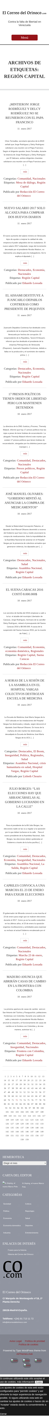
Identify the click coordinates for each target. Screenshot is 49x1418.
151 (12, 1136)
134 (7, 1128)
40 (21, 1088)
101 (7, 1112)
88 (36, 1104)
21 (32, 1080)
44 (36, 1088)
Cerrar (3, 1414)
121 (22, 1120)
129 (22, 1124)
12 (39, 1076)
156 (37, 1136)
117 (43, 1116)
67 (40, 1096)
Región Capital (30, 277)
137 (22, 1128)
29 (21, 1084)
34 (40, 1084)
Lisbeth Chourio (32, 776)
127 (12, 1124)
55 (36, 1092)
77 (36, 1100)
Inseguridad (12, 755)
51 (21, 1092)
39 (17, 1088)
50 (17, 1092)
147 (32, 1132)
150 (7, 1136)
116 (39, 1116)
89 (40, 1104)
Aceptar (39, 1382)
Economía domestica (12, 1225)
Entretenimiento (31, 1233)
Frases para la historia (17, 1250)
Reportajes (29, 1211)
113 (24, 1116)
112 (19, 1116)
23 (40, 1080)
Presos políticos (26, 468)
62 (21, 1096)
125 (41, 1120)
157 (42, 1136)
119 (12, 1120)
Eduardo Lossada (32, 283)
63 (25, 1096)
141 (42, 1128)
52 (25, 1092)
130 (27, 1124)
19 (25, 1080)
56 (40, 1092)
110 (10, 1116)
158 (22, 1139)
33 (36, 1084)
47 (5, 1092)
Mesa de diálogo (25, 182)
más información (25, 1382)
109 (5, 1116)
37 (9, 1088)
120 (17, 1120)
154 (27, 1136)
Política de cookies (28, 1344)
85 (25, 1104)
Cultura (28, 1204)
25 (5, 1084)
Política (24, 755)
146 (27, 1132)
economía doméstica (17, 651)
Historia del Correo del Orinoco (20, 1254)
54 (32, 1092)
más (25, 171)
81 (9, 1104)
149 (42, 1132)
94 (18, 1108)
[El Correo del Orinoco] (24, 12)
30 (25, 1084)
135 (12, 1128)
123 (31, 1120)
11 (35, 1076)
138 (27, 1128)
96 (26, 1108)
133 (42, 1124)
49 (13, 1092)
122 (26, 1120)
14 (5, 1080)
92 (10, 1108)
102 (12, 1112)
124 (36, 1120)
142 (7, 1132)
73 (21, 1100)
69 (5, 1100)
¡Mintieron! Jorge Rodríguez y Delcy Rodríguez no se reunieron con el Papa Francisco (24, 113)
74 (25, 1100)
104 (22, 1112)
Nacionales (39, 178)
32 (32, 1084)
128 (17, 1124)
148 (37, 1132)
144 (17, 1132)
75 (28, 1100)
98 (34, 1108)
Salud (24, 564)
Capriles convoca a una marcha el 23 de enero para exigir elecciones (24, 890)
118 (7, 1120)
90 (44, 1104)
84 (21, 1104)
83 (17, 1104)
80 (5, 1104)
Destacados (24, 270)
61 (17, 1096)
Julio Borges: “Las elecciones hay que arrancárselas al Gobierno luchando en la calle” (24, 797)
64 (28, 1096)
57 (44, 1092)
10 (32, 1076)
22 (36, 1080)
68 (44, 1096)
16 (13, 1080)
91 (6, 1108)
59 (9, 1096)
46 (44, 1088)
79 (44, 1100)
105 (27, 1112)
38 (13, 1088)
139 (32, 1128)
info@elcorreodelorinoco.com (15, 1322)
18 (21, 1080)
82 (13, 1104)
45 (40, 1088)
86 (28, 1104)
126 (7, 1124)
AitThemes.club (24, 1354)
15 (9, 1080)
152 (17, 1136)
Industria (6, 1233)
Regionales (37, 651)
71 (13, 1100)
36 (5, 1088)
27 (13, 1084)
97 (30, 1108)
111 (14, 1116)
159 (27, 1139)
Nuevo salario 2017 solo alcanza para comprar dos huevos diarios (24, 212)
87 (32, 1104)
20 (28, 1080)
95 (22, 1108)
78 (40, 1100)
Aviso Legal (16, 1341)
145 (22, 1132)
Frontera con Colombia (30, 1051)
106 (32, 1112)
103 (17, 1112)
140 (37, 1128)
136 (17, 1128)
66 (36, 1096)
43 (32, 1088)
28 (17, 1084)
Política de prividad (35, 1341)
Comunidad (24, 178)
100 (42, 1108)
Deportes (29, 1225)
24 (44, 1080)
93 (14, 1108)
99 (38, 1108)
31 (28, 1084)
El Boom (38, 751)
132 (37, 1124)
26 (9, 1084)
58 (5, 1096)
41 (25, 1088)
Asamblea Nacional (30, 568)
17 (17, 1080)
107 (37, 1112)
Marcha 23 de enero (30, 955)
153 (22, 1136)
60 (13, 1096)
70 (9, 1100)
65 (32, 1096)
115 (34, 1116)
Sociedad (7, 1204)
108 (42, 1112)
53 (28, 1092)
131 (32, 1124)
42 (28, 1088)
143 (12, 1132)
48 (9, 1092)
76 (32, 1100)
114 (29, 1116)
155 (32, 1136)
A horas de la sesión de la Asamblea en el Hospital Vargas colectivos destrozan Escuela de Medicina (24, 689)
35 (44, 1084)
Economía (38, 270)
